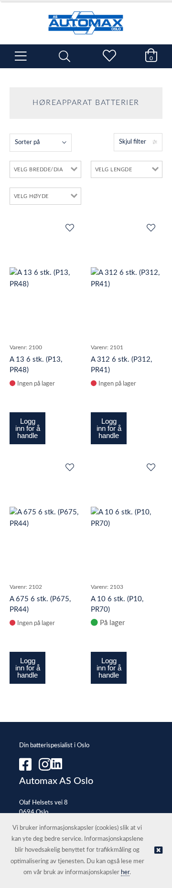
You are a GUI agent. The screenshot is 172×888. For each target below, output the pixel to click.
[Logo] (86, 18)
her (125, 872)
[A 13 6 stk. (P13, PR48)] (45, 278)
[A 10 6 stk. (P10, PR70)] (126, 518)
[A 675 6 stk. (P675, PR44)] (45, 518)
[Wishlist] (69, 228)
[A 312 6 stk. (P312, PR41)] (126, 278)
